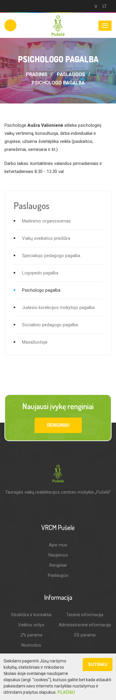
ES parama (84, 635)
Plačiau (66, 692)
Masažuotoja (34, 342)
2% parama (31, 635)
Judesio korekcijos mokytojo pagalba (58, 307)
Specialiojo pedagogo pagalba (51, 255)
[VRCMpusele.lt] (58, 25)
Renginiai (58, 425)
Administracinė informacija (85, 625)
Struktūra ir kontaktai (31, 614)
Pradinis (36, 74)
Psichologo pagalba (58, 83)
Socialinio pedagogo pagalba (50, 324)
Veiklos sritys (31, 625)
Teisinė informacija (84, 614)
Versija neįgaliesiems (94, 6)
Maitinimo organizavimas (46, 221)
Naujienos (58, 555)
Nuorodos (31, 645)
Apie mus (58, 545)
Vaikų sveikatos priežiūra (46, 238)
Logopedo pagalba (40, 273)
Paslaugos (71, 74)
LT (105, 6)
